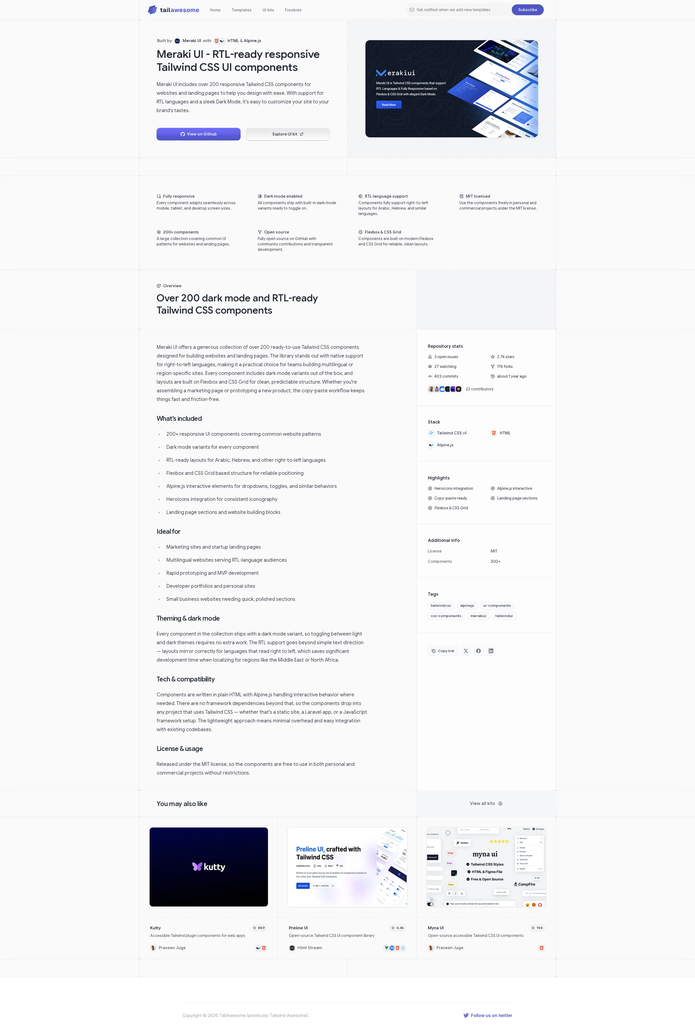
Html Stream (310, 947)
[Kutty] (208, 888)
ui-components (497, 605)
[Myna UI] (486, 888)
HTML (233, 40)
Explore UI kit (285, 134)
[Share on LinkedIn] (491, 651)
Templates (242, 10)
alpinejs (467, 605)
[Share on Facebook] (478, 651)
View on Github (202, 134)
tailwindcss (441, 605)
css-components (446, 616)
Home (215, 10)
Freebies (293, 10)
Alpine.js (252, 40)
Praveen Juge (172, 947)
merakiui (478, 616)
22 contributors (480, 389)
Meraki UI (192, 40)
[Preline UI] (347, 888)
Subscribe (527, 9)
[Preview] (263, 832)
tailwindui (504, 616)
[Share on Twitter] (466, 651)
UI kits (268, 10)
